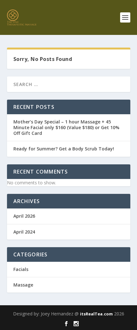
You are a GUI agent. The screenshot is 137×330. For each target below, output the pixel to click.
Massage (23, 285)
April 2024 (24, 232)
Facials (20, 269)
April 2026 (24, 216)
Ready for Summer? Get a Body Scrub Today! (63, 149)
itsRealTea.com (96, 314)
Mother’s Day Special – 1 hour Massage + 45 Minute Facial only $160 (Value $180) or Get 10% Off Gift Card (66, 127)
